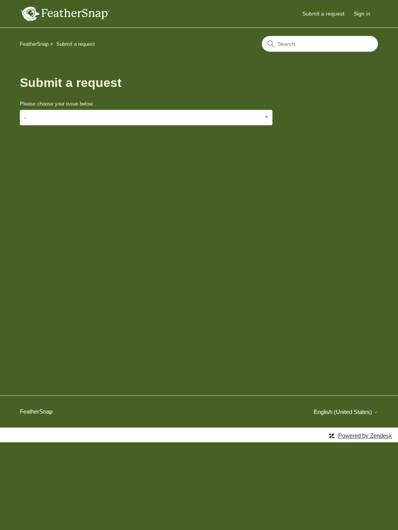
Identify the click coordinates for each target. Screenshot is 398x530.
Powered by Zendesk (365, 435)
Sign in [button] (362, 13)
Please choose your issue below (56, 104)
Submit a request (323, 13)
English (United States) (344, 412)
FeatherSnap (34, 44)
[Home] (64, 14)
